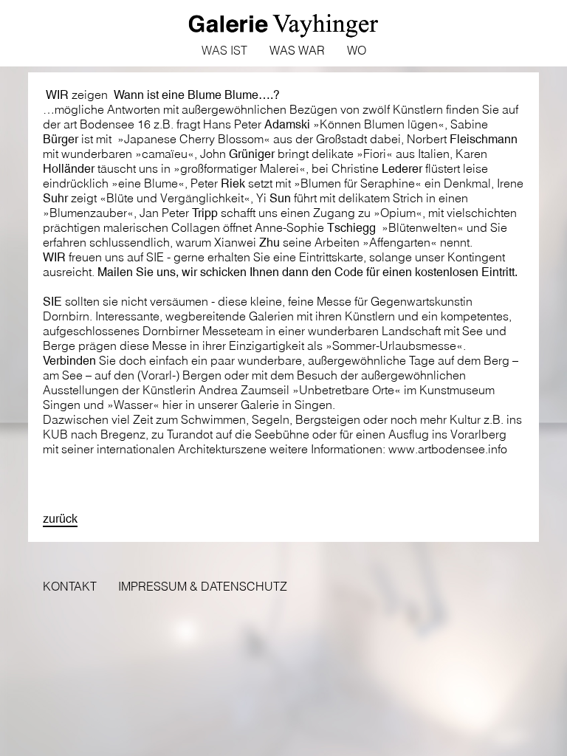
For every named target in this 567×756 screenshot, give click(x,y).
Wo (356, 50)
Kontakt (70, 586)
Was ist (224, 50)
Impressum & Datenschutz (202, 586)
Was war (297, 50)
